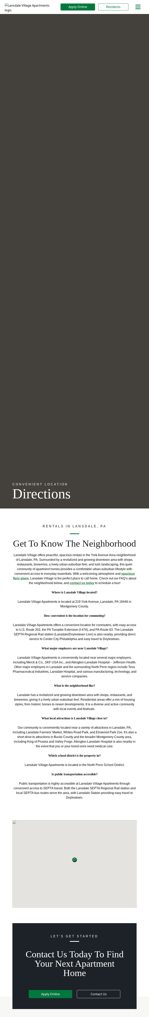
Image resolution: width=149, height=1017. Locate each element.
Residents (113, 7)
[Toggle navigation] (138, 6)
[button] (74, 860)
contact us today (82, 583)
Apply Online (77, 7)
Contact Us (99, 994)
